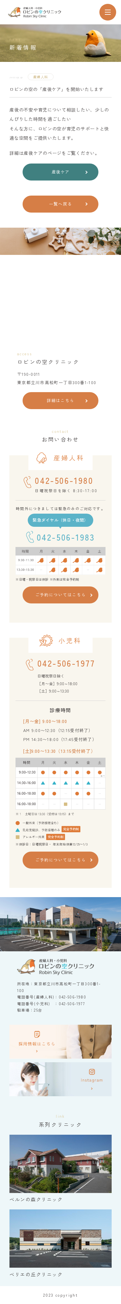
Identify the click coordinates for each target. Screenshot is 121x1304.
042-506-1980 (64, 480)
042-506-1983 (66, 537)
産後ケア (60, 172)
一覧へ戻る (60, 204)
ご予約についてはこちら (60, 595)
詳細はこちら (61, 400)
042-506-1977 (66, 663)
